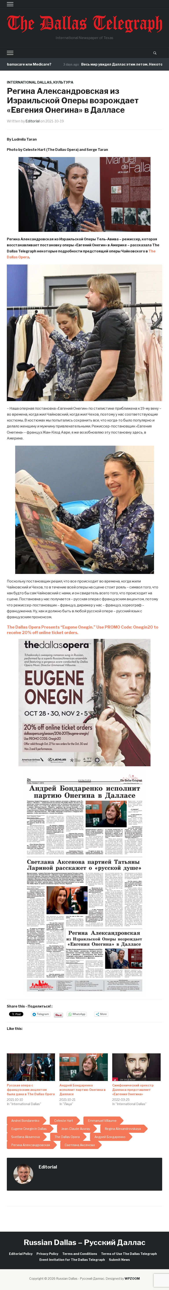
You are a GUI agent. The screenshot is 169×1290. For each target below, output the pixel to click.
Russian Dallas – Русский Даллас (84, 1242)
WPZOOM (132, 1278)
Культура (63, 82)
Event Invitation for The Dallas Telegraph (72, 1259)
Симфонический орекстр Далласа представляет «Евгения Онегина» (133, 1089)
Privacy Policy (47, 1254)
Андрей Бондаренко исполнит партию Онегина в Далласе (82, 1089)
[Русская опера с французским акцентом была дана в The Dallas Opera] (31, 1067)
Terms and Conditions (79, 1254)
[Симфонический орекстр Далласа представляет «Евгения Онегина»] (136, 1067)
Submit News (119, 1259)
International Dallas (29, 82)
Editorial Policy (21, 1254)
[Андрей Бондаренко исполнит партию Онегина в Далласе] (83, 1067)
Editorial (33, 121)
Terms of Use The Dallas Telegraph (129, 1254)
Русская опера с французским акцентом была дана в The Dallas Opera (31, 1089)
